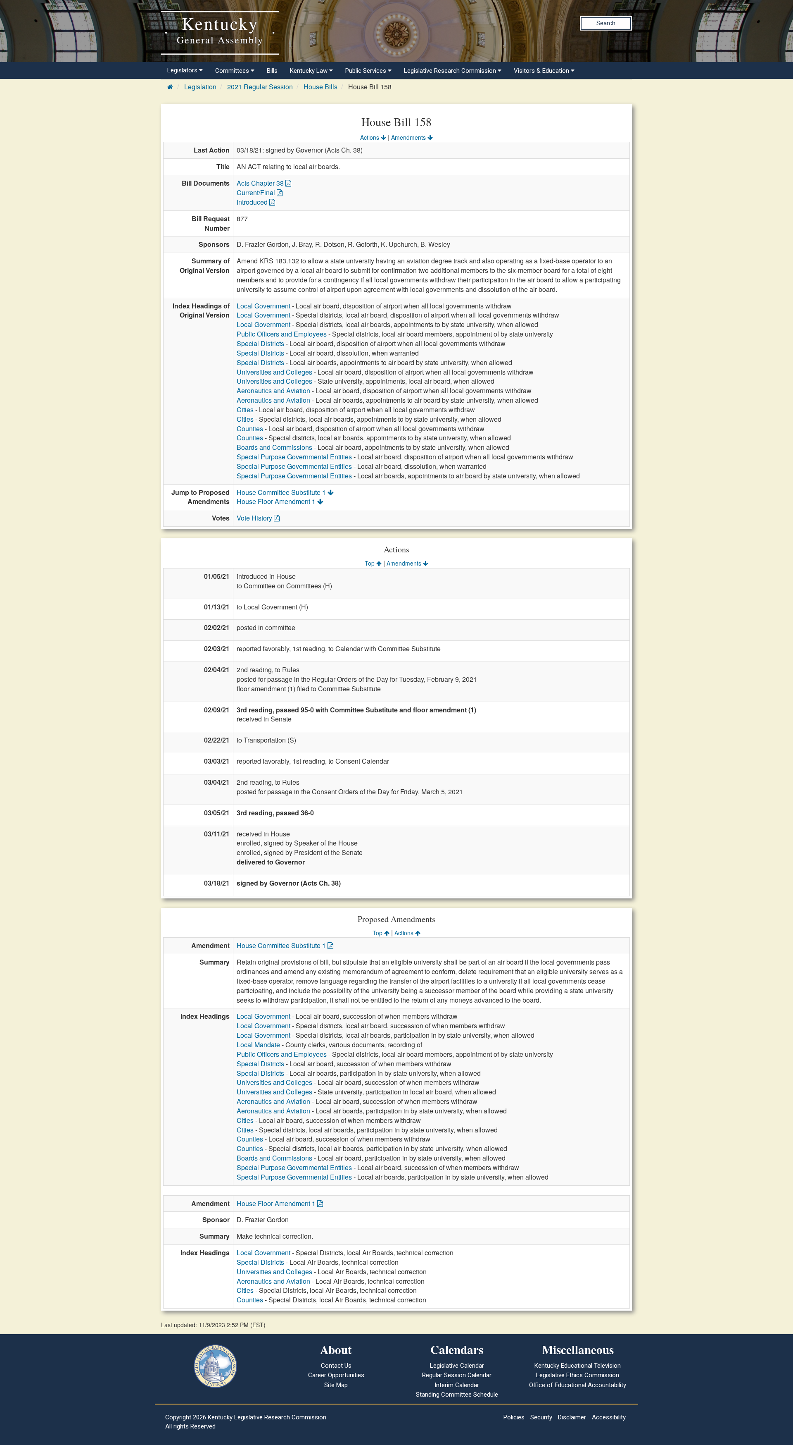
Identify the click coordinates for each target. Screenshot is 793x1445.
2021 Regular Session (260, 86)
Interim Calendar (456, 1385)
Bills (272, 70)
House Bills (320, 86)
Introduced (253, 202)
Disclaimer (572, 1417)
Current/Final (257, 192)
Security (541, 1417)
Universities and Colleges (274, 372)
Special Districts (260, 343)
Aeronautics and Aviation (273, 390)
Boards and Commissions (274, 447)
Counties (250, 428)
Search (605, 23)
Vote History (255, 518)
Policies (514, 1417)
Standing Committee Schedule (457, 1394)
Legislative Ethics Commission (577, 1375)
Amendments (409, 137)
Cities (245, 409)
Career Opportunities (336, 1375)
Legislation (200, 86)
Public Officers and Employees (282, 334)
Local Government (263, 305)
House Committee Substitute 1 (282, 492)
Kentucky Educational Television (577, 1365)
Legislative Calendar (457, 1365)
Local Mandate (258, 1044)
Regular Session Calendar (456, 1375)
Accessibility (609, 1417)
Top (370, 563)
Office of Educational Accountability (577, 1385)
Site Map (336, 1385)
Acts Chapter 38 (261, 183)
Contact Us (336, 1365)
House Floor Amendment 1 (277, 501)
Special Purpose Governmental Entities (294, 456)
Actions (370, 137)
